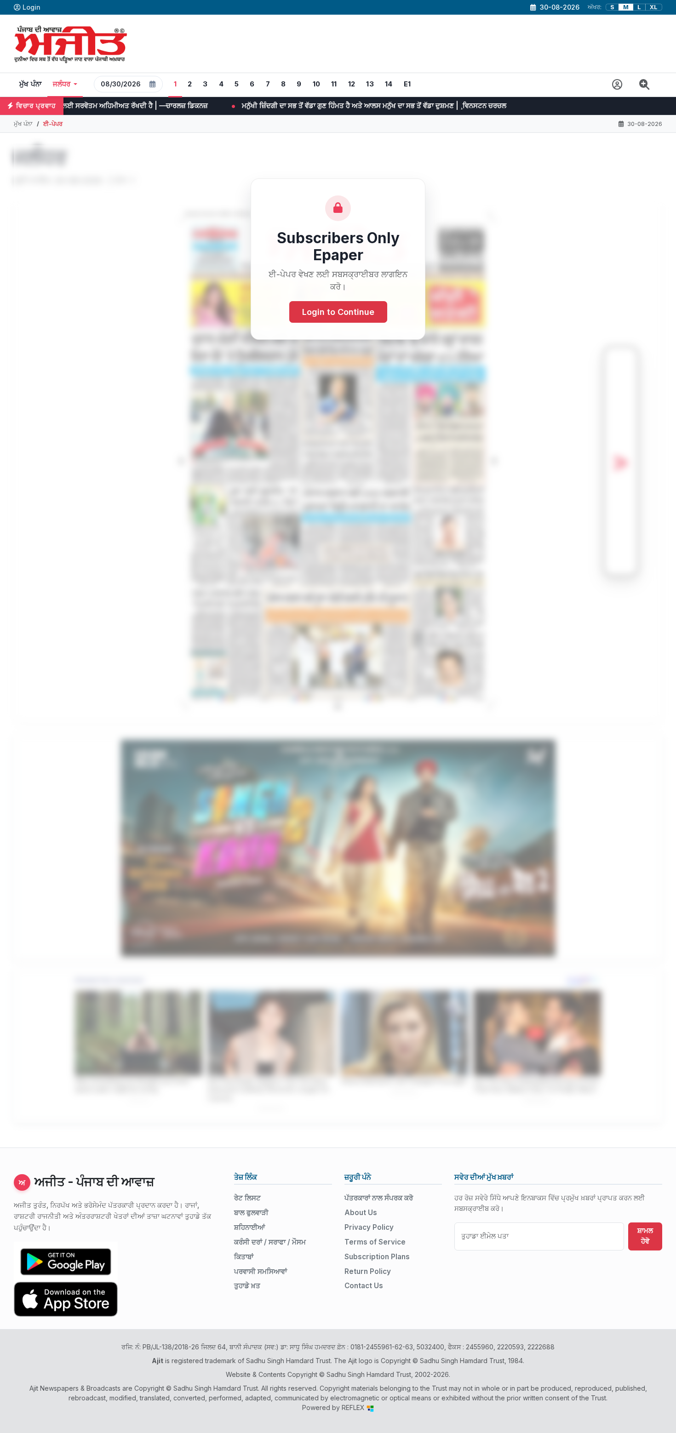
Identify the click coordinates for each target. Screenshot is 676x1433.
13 (370, 84)
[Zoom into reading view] (644, 84)
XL (654, 7)
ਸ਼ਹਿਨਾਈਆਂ (249, 1227)
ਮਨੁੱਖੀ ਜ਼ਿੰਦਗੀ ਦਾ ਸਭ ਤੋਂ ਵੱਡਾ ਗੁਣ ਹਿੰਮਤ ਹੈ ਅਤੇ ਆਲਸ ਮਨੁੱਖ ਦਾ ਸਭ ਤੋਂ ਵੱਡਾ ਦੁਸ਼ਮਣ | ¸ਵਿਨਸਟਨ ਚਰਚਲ (246, 105)
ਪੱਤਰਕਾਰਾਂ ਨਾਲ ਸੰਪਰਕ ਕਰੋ (378, 1197)
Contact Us (363, 1285)
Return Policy (367, 1271)
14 (389, 84)
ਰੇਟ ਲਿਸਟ (247, 1197)
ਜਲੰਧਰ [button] (62, 84)
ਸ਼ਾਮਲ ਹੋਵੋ (645, 1235)
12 (351, 84)
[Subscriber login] (617, 84)
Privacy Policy (369, 1227)
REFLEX (354, 1407)
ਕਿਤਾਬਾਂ (243, 1256)
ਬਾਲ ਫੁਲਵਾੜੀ (251, 1212)
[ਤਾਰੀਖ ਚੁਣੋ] (152, 84)
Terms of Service (375, 1242)
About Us (360, 1212)
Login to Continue (338, 312)
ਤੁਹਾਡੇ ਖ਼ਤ (247, 1285)
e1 (407, 84)
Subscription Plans (377, 1256)
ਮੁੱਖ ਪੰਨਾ (30, 84)
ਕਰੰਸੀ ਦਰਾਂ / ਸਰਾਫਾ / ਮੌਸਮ (270, 1242)
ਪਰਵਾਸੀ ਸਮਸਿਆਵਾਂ (260, 1271)
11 (334, 84)
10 (317, 84)
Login (31, 7)
